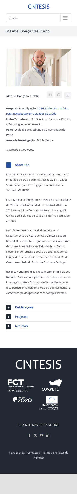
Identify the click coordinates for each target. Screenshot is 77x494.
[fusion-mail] (67, 95)
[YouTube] (41, 435)
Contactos (33, 452)
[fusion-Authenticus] (58, 94)
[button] (38, 165)
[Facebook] (29, 435)
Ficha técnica (17, 452)
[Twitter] (35, 435)
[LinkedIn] (47, 435)
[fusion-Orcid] (50, 94)
